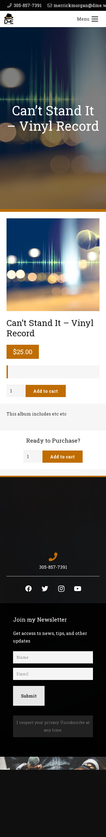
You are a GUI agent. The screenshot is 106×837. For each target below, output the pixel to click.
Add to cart (45, 391)
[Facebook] (28, 588)
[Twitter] (45, 588)
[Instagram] (61, 588)
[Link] (8, 19)
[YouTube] (77, 588)
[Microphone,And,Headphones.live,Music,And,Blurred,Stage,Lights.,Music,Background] (53, 264)
